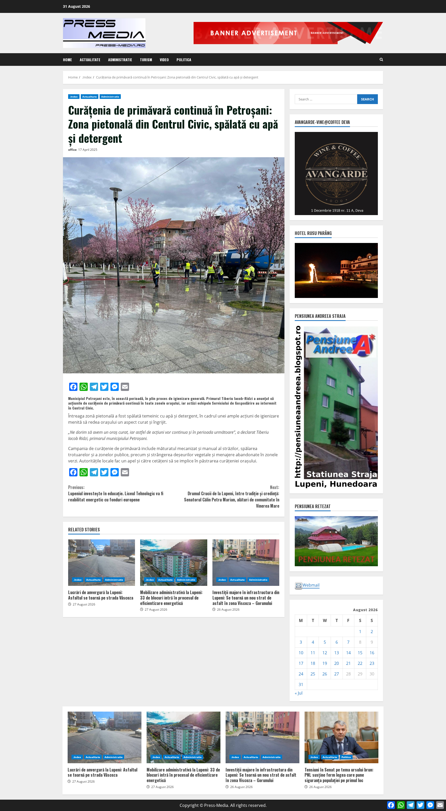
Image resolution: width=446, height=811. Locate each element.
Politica (184, 59)
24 (301, 674)
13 (336, 653)
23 (372, 663)
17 (301, 663)
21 (348, 663)
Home (67, 59)
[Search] (381, 59)
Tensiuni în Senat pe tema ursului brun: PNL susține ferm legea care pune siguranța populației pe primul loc (341, 737)
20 (336, 663)
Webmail (311, 585)
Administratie (120, 59)
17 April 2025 (87, 149)
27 (336, 674)
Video (164, 59)
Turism (146, 59)
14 (348, 653)
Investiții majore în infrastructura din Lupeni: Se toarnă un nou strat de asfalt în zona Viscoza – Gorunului (245, 562)
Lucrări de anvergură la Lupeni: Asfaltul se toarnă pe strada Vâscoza (101, 562)
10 (301, 653)
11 (312, 653)
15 (360, 653)
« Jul (298, 693)
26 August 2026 (228, 609)
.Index (74, 96)
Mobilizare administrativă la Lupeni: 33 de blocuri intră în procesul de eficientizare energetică (173, 562)
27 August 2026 (84, 604)
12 (324, 653)
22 (360, 663)
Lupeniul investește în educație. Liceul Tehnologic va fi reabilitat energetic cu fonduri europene (115, 493)
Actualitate (90, 59)
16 (372, 653)
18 (312, 663)
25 (312, 674)
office (72, 149)
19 (324, 663)
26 (324, 674)
